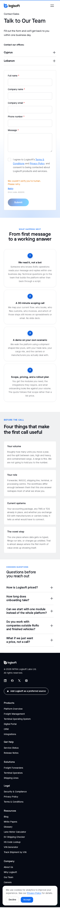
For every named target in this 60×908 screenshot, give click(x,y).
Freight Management (14, 713)
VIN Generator (11, 847)
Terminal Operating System (17, 719)
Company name (16, 89)
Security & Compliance (15, 791)
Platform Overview (13, 708)
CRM (6, 729)
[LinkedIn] (5, 680)
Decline (12, 899)
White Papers (10, 821)
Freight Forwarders (13, 767)
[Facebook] (12, 680)
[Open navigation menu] (52, 6)
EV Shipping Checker (14, 837)
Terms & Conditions (13, 801)
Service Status (11, 747)
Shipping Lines (11, 778)
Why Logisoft (10, 872)
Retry (10, 188)
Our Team (8, 877)
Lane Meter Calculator (15, 831)
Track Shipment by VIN (15, 852)
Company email (16, 103)
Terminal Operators (13, 772)
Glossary (8, 826)
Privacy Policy (37, 163)
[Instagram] (26, 680)
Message (13, 130)
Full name (13, 75)
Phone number (16, 116)
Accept (27, 899)
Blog (6, 816)
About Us (8, 867)
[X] (19, 680)
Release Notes (11, 752)
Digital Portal (10, 724)
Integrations (10, 734)
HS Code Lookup (12, 842)
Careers (8, 882)
